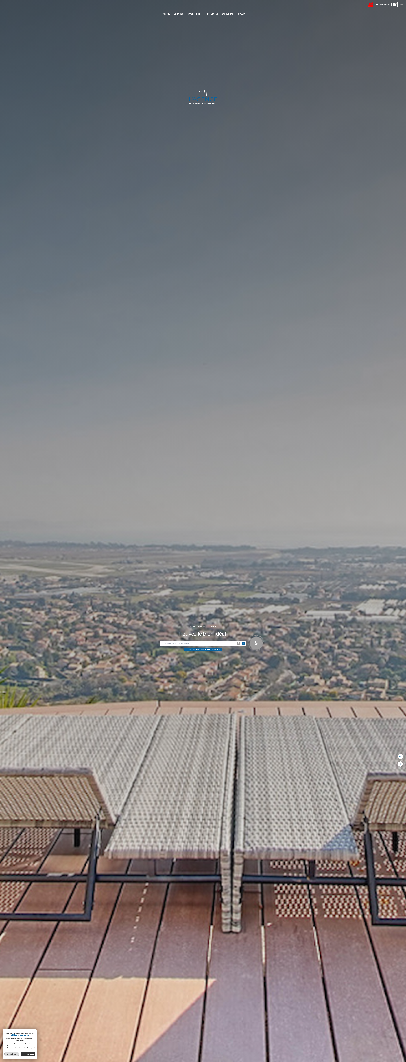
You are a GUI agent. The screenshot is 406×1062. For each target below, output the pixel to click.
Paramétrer (11, 1054)
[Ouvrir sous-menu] (183, 13)
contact (240, 14)
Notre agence (193, 14)
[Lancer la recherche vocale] (256, 642)
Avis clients (227, 14)
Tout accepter (28, 1054)
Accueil (166, 14)
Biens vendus (211, 14)
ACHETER (178, 14)
